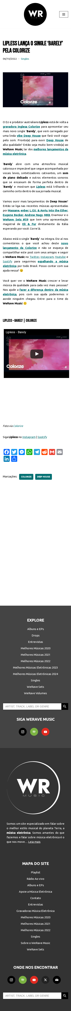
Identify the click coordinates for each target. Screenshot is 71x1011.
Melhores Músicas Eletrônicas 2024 (35, 674)
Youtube (60, 256)
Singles (25, 58)
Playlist (35, 872)
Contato (35, 898)
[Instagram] (23, 732)
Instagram (47, 256)
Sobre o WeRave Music (35, 943)
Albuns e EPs (35, 629)
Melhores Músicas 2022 (35, 661)
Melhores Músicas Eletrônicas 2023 (35, 667)
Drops (36, 635)
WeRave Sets (35, 686)
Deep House (43, 477)
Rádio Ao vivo (35, 878)
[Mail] (57, 980)
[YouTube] (45, 732)
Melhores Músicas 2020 (35, 648)
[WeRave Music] (35, 14)
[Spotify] (34, 732)
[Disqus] (35, 540)
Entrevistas (35, 641)
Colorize (18, 425)
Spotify (7, 261)
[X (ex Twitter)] (45, 980)
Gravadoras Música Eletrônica (35, 910)
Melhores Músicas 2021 (35, 654)
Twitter (34, 256)
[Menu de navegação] (63, 14)
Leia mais (34, 841)
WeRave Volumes (35, 693)
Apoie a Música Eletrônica (35, 891)
